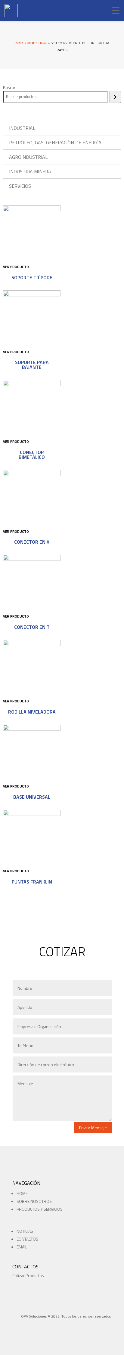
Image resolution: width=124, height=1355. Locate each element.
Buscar (9, 87)
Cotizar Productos (28, 1275)
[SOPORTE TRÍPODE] (31, 209)
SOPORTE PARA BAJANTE (32, 365)
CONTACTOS (27, 1239)
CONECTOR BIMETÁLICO (32, 455)
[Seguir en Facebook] (16, 1324)
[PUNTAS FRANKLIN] (31, 814)
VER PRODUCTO (16, 267)
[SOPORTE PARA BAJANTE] (31, 295)
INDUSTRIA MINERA (30, 171)
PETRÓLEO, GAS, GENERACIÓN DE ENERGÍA (55, 142)
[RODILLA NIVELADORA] (31, 644)
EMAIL (22, 1247)
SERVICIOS (20, 186)
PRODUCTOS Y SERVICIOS (40, 1209)
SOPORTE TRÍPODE (31, 277)
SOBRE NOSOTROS (34, 1201)
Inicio (19, 43)
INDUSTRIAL (37, 43)
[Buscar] (115, 97)
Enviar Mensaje (93, 1127)
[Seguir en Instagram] (27, 1324)
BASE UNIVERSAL (31, 797)
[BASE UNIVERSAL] (31, 729)
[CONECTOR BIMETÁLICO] (31, 384)
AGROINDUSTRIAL (28, 157)
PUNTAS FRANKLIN (32, 881)
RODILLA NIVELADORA (32, 711)
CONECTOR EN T (32, 627)
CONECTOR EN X (31, 541)
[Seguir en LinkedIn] (38, 1324)
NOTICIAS (25, 1231)
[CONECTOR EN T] (31, 559)
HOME (22, 1193)
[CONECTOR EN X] (31, 474)
